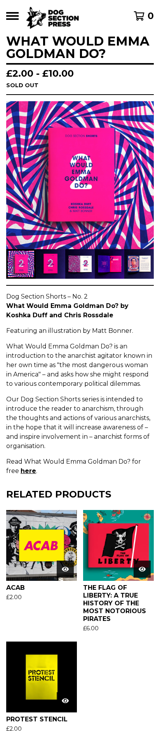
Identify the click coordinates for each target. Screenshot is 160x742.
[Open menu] (12, 16)
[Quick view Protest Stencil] (65, 700)
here (28, 471)
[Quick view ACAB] (65, 569)
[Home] (70, 16)
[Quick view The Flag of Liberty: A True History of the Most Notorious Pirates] (142, 569)
